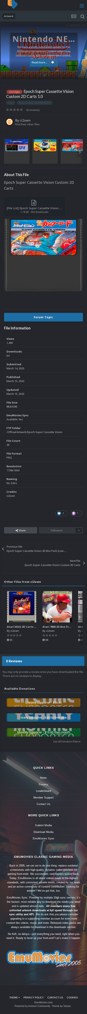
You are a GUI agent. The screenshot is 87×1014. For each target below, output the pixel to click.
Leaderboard (43, 790)
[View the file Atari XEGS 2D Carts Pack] (21, 606)
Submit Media (43, 825)
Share (22, 530)
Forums (43, 784)
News (43, 777)
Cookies (72, 997)
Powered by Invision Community (32, 1006)
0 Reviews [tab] (14, 661)
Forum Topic (43, 317)
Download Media (44, 831)
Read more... (39, 62)
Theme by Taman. (61, 1006)
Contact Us (43, 804)
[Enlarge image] (43, 255)
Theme (13, 997)
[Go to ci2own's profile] (9, 121)
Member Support (43, 797)
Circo (79, 73)
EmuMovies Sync (43, 838)
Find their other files (27, 124)
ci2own (25, 120)
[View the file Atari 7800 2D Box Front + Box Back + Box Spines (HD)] (57, 606)
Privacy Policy (33, 997)
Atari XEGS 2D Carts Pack (23, 627)
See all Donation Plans (66, 741)
